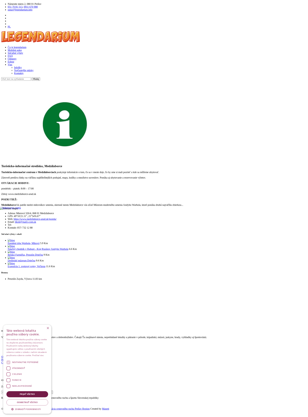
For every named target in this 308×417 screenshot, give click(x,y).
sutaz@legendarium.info (20, 9)
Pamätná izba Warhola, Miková (23, 243)
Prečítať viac (38, 355)
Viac (10, 64)
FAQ (10, 56)
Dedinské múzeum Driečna (21, 260)
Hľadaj (36, 79)
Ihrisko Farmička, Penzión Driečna (25, 254)
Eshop (11, 61)
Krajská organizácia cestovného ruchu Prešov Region (63, 408)
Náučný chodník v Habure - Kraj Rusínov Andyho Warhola (38, 249)
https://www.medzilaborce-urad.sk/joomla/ (35, 219)
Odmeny (12, 58)
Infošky (18, 67)
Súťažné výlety (15, 53)
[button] (27, 409)
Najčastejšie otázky (24, 70)
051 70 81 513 (15, 6)
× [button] (48, 328)
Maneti (105, 408)
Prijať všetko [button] (27, 394)
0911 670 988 (31, 6)
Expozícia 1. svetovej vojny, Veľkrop (26, 266)
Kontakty (19, 73)
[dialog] (27, 369)
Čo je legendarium (17, 47)
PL (9, 26)
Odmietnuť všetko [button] (27, 402)
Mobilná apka (15, 50)
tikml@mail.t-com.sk (25, 222)
